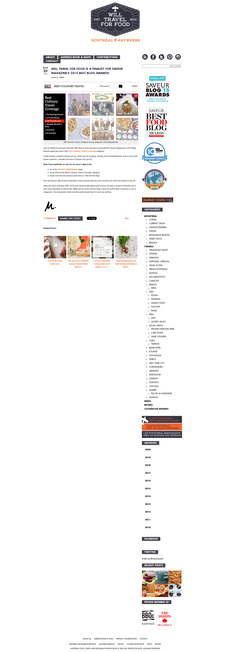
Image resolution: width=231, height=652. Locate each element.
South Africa (156, 326)
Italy (151, 292)
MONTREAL (150, 216)
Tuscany (155, 307)
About (50, 57)
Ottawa (153, 254)
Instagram (178, 57)
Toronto (154, 382)
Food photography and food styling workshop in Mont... (126, 264)
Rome (154, 311)
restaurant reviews (159, 235)
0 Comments (49, 218)
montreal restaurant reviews (82, 644)
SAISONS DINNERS (158, 227)
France (153, 285)
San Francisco (157, 277)
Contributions (107, 57)
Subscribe (145, 57)
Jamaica (153, 397)
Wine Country (158, 337)
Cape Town (157, 333)
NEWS (62, 77)
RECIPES (148, 405)
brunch (153, 243)
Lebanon (153, 371)
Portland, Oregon (159, 261)
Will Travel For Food (133, 648)
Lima (153, 318)
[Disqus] (90, 327)
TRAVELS (149, 247)
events (152, 231)
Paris (153, 288)
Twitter (161, 57)
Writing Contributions (126, 639)
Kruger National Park (162, 329)
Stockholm (155, 355)
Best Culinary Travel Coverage (82, 151)
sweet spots (155, 239)
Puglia (154, 295)
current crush (157, 223)
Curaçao (154, 281)
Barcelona (155, 375)
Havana (155, 344)
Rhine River (154, 348)
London (153, 379)
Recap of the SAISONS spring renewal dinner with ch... (78, 264)
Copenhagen (156, 367)
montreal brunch (107, 644)
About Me (87, 639)
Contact (52, 61)
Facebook (153, 57)
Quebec (153, 390)
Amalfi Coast (158, 303)
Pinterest (170, 57)
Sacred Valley (158, 322)
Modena (155, 299)
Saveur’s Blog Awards (68, 169)
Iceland (153, 352)
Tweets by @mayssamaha (152, 559)
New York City (156, 363)
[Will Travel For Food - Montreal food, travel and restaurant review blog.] (115, 22)
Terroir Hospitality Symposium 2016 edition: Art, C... (102, 264)
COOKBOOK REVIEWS (156, 409)
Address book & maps (76, 57)
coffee (152, 220)
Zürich (152, 359)
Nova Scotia (156, 265)
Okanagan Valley (158, 250)
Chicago (154, 386)
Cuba (151, 341)
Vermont (154, 258)
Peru (151, 314)
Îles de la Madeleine (161, 393)
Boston (153, 273)
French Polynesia (158, 269)
